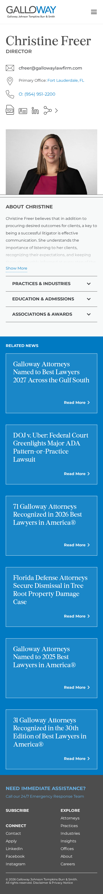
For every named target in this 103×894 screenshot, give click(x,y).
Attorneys (70, 818)
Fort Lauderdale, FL (65, 80)
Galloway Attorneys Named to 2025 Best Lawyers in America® (44, 657)
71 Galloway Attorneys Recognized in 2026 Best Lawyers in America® (47, 515)
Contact (13, 833)
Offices (67, 848)
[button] (94, 12)
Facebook (15, 856)
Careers (68, 864)
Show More (16, 268)
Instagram (15, 864)
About (67, 856)
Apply (11, 841)
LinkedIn (14, 848)
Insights (68, 841)
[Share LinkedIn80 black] (35, 110)
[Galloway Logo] (31, 12)
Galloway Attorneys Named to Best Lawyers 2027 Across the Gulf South (51, 372)
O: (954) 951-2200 (37, 94)
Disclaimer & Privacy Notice (53, 882)
